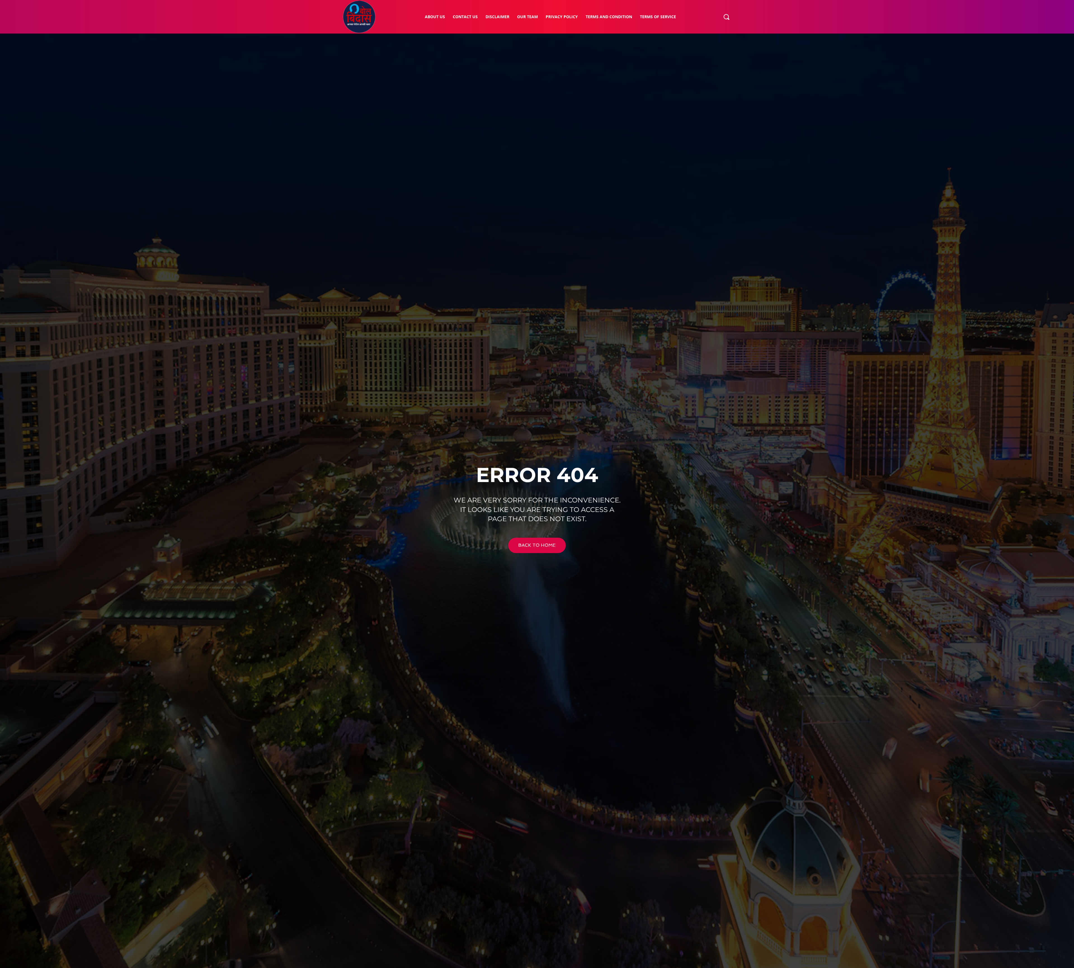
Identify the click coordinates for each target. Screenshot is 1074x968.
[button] (726, 16)
